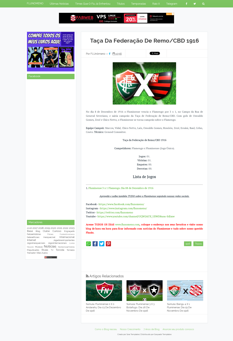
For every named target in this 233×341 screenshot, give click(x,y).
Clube (46, 231)
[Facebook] (95, 245)
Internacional (66, 237)
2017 (35, 227)
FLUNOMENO (35, 3)
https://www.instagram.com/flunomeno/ (123, 208)
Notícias (50, 246)
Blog (38, 231)
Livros (71, 243)
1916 (187, 243)
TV (52, 250)
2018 (41, 227)
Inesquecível (49, 237)
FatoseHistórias (34, 234)
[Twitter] (101, 245)
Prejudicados (33, 250)
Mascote (30, 247)
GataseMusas (33, 237)
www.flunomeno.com (127, 224)
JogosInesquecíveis (36, 243)
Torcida (60, 249)
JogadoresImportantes (63, 240)
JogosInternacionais (57, 243)
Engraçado (69, 231)
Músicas (39, 247)
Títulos (198, 243)
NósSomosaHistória (66, 247)
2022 (65, 227)
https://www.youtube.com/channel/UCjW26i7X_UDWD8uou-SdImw (136, 216)
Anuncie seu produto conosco (178, 329)
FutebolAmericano (67, 234)
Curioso (56, 231)
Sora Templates (133, 334)
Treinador (31, 253)
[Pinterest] (108, 245)
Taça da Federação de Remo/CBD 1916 (144, 40)
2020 (53, 227)
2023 (71, 227)
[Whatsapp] (88, 245)
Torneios (70, 250)
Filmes (50, 234)
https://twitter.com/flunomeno (115, 212)
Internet (31, 240)
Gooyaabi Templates (163, 334)
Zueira (44, 253)
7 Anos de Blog (151, 329)
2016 (29, 228)
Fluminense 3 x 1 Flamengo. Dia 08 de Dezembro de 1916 (120, 188)
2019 (47, 227)
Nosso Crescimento (130, 329)
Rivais (45, 249)
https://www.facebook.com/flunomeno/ (121, 204)
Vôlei (38, 253)
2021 (59, 227)
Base (30, 231)
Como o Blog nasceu (106, 329)
